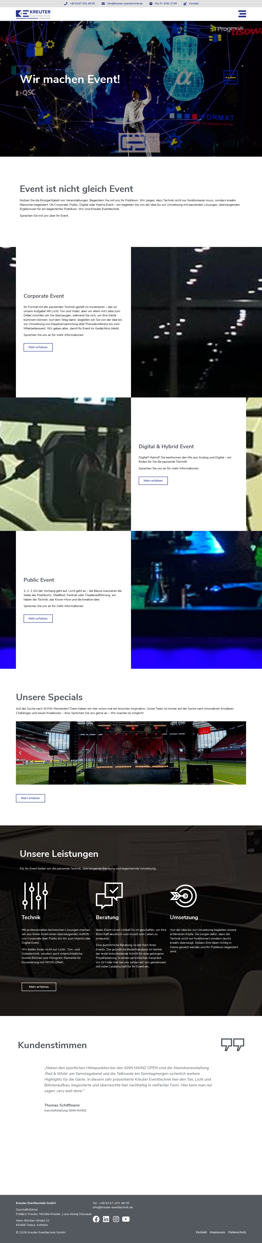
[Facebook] (96, 1219)
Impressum (217, 1232)
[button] (20, 753)
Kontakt (201, 1232)
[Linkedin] (106, 1219)
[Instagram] (116, 1219)
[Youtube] (126, 1219)
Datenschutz (237, 1232)
